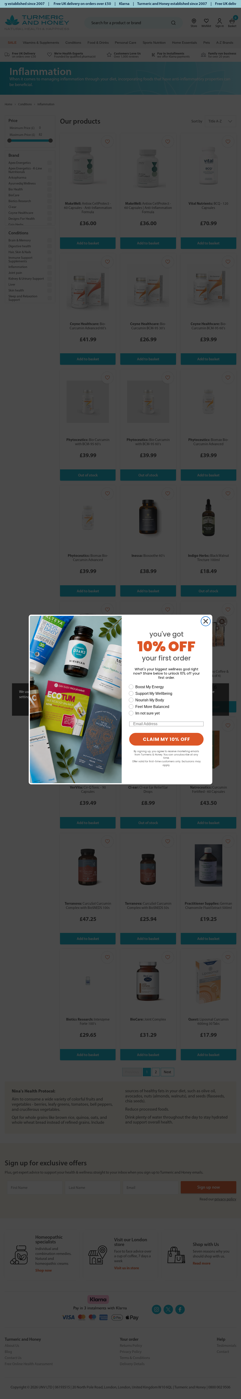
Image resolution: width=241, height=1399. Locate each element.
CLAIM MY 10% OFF (166, 739)
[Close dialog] (205, 621)
